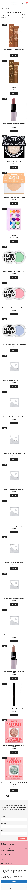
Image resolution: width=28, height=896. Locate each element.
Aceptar (14, 881)
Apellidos (3, 823)
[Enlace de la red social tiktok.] (5, 854)
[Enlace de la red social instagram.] (1, 854)
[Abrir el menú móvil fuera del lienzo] (2, 3)
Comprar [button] (14, 55)
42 (24, 17)
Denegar (14, 885)
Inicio (2, 8)
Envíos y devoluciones (6, 863)
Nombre (3, 816)
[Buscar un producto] (5, 3)
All (26, 17)
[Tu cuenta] (23, 3)
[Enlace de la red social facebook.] (9, 854)
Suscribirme (22, 838)
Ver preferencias (14, 888)
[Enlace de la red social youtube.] (13, 854)
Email (2, 830)
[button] (26, 866)
